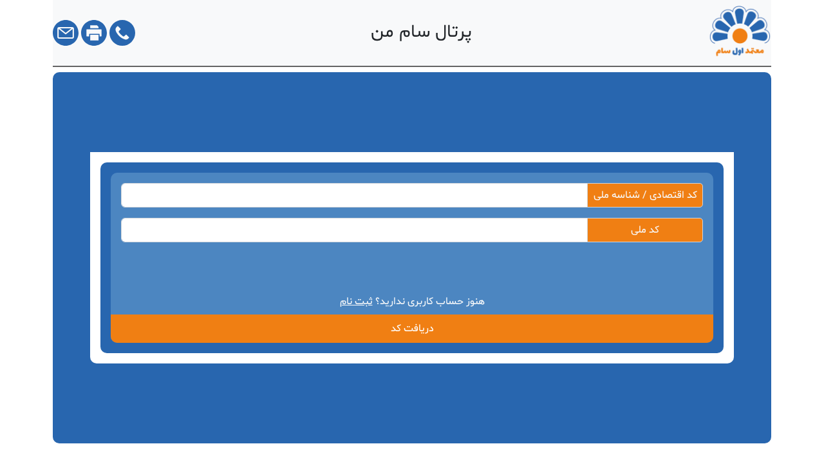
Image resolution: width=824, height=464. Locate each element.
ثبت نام (356, 302)
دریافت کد (412, 329)
